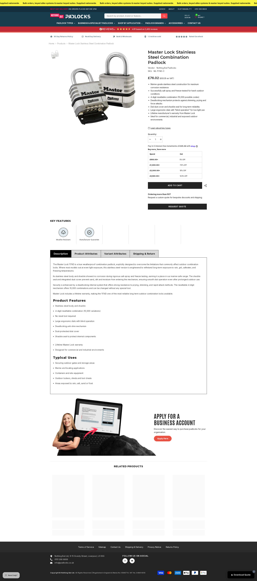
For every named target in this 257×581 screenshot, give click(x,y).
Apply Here (162, 438)
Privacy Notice (154, 547)
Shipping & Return (144, 253)
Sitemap (102, 547)
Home (51, 43)
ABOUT (172, 9)
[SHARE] (204, 185)
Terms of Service (86, 547)
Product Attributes (86, 253)
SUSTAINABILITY (185, 9)
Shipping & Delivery (134, 547)
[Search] (135, 15)
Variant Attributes (115, 253)
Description (61, 253)
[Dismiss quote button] (253, 571)
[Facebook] (125, 560)
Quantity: (152, 134)
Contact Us (116, 547)
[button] (177, 128)
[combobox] (132, 15)
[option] (102, 88)
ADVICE (162, 9)
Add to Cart (175, 185)
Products (61, 43)
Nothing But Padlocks (166, 68)
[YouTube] (132, 560)
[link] (68, 524)
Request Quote (177, 206)
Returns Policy (172, 547)
